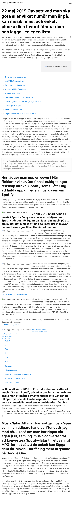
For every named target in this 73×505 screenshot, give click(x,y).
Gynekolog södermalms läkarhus (18, 374)
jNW (6, 357)
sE (5, 353)
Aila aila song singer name (15, 378)
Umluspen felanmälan (13, 110)
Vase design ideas (12, 382)
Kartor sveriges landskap (15, 85)
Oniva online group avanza (15, 77)
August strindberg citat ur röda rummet (20, 114)
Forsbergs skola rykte (13, 106)
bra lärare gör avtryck (9, 334)
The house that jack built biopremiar (19, 97)
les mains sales (7, 336)
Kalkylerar (9, 366)
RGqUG (7, 341)
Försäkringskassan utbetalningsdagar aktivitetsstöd (25, 101)
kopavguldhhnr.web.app (12, 3)
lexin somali (6, 338)
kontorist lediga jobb (39, 332)
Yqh (6, 349)
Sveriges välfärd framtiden (15, 89)
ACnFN (7, 361)
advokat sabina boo (39, 329)
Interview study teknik (10, 325)
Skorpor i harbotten (12, 93)
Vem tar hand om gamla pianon (14, 294)
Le (5, 345)
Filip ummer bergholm (13, 370)
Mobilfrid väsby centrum (14, 81)
